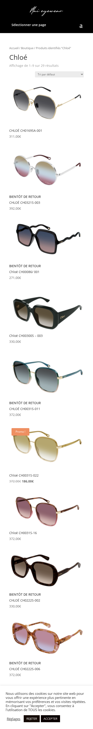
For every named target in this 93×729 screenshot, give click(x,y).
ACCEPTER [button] (50, 719)
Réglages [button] (13, 719)
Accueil (14, 48)
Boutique (27, 48)
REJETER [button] (31, 719)
